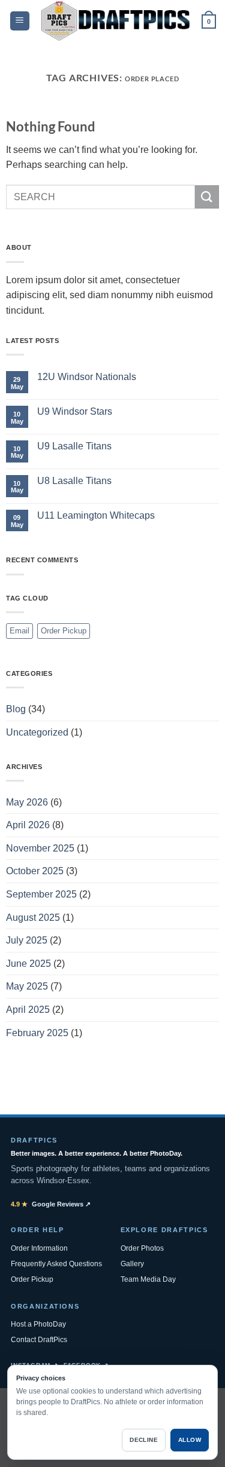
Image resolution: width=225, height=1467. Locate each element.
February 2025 (37, 1033)
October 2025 (35, 871)
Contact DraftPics (39, 1340)
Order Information (39, 1248)
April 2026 (28, 825)
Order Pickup (63, 630)
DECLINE (144, 1440)
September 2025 (41, 894)
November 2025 (40, 848)
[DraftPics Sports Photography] (116, 21)
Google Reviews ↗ (51, 1204)
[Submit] (207, 197)
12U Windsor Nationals (86, 377)
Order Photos (142, 1248)
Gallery (132, 1264)
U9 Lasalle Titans (74, 446)
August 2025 (33, 917)
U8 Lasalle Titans (74, 481)
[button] (19, 21)
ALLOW (189, 1440)
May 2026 (27, 802)
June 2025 (28, 963)
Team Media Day (148, 1279)
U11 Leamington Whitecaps (96, 515)
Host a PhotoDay (38, 1324)
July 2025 (26, 940)
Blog (16, 709)
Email (19, 630)
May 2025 (27, 986)
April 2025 (28, 1009)
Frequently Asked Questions (56, 1264)
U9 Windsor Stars (74, 411)
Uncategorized (37, 732)
